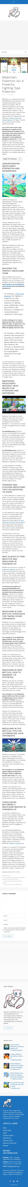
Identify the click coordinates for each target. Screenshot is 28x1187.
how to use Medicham (9, 877)
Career (5, 1133)
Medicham (17, 877)
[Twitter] (17, 1181)
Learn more (8, 1027)
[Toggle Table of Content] (19, 159)
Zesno (5, 1174)
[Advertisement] (14, 35)
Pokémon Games (17, 1050)
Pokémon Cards (17, 1060)
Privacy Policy (7, 1130)
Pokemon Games (8, 1135)
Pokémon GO (7, 875)
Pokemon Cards (8, 1140)
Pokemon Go (7, 1138)
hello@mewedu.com (13, 1166)
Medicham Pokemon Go (12, 879)
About (5, 1128)
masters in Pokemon (15, 843)
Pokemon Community (9, 1143)
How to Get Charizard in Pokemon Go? (13, 884)
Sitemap (5, 1145)
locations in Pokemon (9, 569)
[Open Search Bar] (25, 52)
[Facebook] (13, 2)
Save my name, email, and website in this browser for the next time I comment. (14, 930)
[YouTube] (13, 1181)
